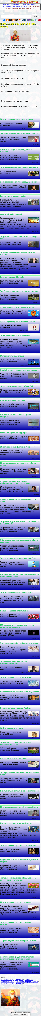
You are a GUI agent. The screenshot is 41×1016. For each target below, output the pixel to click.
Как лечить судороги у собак (13, 196)
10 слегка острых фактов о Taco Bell (16, 386)
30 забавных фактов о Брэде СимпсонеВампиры (13, 662)
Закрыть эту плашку (20, 1014)
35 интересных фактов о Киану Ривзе (17, 593)
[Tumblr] (26, 20)
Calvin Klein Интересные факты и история (19, 370)
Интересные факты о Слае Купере (16, 823)
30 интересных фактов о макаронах (16, 119)
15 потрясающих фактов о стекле (15, 678)
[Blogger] (13, 20)
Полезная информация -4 (12, 984)
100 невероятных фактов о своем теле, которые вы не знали (18, 626)
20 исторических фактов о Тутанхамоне (18, 845)
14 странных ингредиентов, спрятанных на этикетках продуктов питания (18, 958)
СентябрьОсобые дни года (12, 400)
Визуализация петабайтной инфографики (19, 791)
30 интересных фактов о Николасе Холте (19, 807)
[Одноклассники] (7, 20)
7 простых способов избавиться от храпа (19, 643)
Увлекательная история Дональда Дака (18, 558)
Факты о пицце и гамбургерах (13, 433)
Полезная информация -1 (12, 980)
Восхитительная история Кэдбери (16, 708)
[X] (10, 20)
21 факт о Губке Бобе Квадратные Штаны (19, 941)
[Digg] (16, 20)
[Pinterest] (39, 20)
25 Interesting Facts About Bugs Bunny (17, 307)
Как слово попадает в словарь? (14, 758)
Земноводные (29, 5)
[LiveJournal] (23, 20)
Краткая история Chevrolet (12, 277)
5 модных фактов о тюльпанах (14, 611)
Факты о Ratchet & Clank (11, 214)
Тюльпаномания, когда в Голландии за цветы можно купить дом (18, 879)
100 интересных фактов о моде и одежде (19, 133)
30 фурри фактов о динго (11, 728)
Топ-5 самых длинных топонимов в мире (19, 291)
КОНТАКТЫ (6, 7)
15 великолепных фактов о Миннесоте (18, 447)
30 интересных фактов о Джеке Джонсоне (19, 168)
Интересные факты (26, 1)
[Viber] (29, 20)
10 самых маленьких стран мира (15, 336)
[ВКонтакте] (4, 20)
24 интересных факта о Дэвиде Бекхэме (18, 182)
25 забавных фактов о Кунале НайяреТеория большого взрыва (15, 482)
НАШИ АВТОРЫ (20, 7)
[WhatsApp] (32, 20)
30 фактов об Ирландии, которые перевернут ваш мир (15, 743)
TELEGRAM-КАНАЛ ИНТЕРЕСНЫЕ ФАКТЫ (23, 8)
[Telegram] (36, 20)
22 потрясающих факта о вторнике (16, 902)
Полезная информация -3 (27, 982)
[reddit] (20, 20)
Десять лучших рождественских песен (17, 321)
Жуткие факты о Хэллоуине (12, 356)
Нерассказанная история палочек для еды (19, 692)
